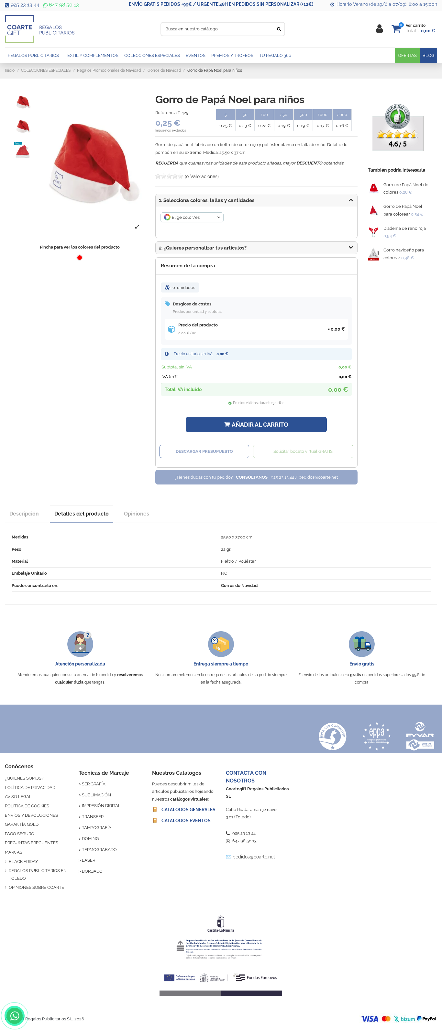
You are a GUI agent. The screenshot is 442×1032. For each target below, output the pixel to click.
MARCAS (13, 852)
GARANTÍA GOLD (22, 824)
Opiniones (136, 514)
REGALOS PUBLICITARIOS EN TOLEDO (38, 874)
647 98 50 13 (63, 5)
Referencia (166, 112)
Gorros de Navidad (239, 585)
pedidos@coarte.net (254, 856)
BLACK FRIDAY (23, 861)
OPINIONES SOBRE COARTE (36, 887)
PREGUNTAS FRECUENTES (31, 842)
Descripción (24, 514)
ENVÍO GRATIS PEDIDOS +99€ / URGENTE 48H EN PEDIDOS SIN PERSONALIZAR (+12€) (221, 4)
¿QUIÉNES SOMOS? (24, 778)
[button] (256, 248)
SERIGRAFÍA (93, 784)
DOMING (90, 838)
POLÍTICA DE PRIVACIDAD (30, 787)
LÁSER (88, 860)
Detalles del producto (81, 514)
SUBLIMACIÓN (96, 795)
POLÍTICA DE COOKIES (27, 805)
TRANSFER (93, 816)
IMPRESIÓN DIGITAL (101, 805)
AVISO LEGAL (18, 796)
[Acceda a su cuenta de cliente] (379, 29)
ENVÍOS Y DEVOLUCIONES (31, 815)
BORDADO (92, 871)
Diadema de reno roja (404, 228)
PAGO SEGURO (19, 833)
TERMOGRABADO (99, 849)
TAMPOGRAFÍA (96, 827)
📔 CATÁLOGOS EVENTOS (181, 820)
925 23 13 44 (25, 5)
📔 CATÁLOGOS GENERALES (183, 809)
